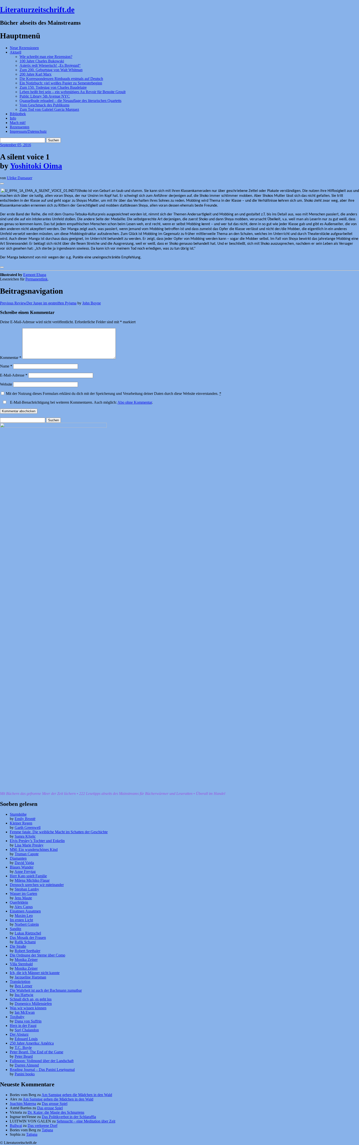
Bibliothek (18, 114)
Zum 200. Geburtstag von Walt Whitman (51, 70)
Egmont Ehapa (34, 275)
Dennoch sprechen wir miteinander (37, 885)
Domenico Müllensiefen (33, 1003)
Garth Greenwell (28, 827)
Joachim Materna (23, 1103)
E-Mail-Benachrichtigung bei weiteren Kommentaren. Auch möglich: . (81, 402)
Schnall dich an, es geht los (31, 999)
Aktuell (15, 52)
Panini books (25, 1074)
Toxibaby (17, 1017)
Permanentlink (36, 279)
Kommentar (10, 358)
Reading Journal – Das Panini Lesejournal (42, 1069)
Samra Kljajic (25, 836)
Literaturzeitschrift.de (37, 9)
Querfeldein (19, 902)
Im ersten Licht (21, 920)
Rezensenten (19, 127)
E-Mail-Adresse (13, 375)
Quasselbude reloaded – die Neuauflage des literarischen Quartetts (70, 101)
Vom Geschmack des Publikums (44, 105)
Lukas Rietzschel (28, 933)
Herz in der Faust (23, 1025)
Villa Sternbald (21, 964)
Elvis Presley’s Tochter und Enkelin (37, 841)
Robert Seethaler (27, 951)
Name (6, 366)
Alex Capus (23, 907)
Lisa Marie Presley (29, 845)
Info (13, 118)
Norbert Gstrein (27, 924)
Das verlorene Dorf (42, 1125)
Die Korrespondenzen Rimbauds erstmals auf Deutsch (61, 79)
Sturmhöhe (18, 814)
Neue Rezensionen (24, 48)
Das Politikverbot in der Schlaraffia (69, 1117)
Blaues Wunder (21, 867)
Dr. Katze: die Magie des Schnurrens (56, 1112)
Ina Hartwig (24, 995)
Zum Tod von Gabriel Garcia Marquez (49, 109)
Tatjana (47, 1130)
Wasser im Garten (23, 893)
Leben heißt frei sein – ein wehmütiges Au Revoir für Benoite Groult (73, 92)
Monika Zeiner (26, 959)
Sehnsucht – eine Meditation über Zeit (86, 1121)
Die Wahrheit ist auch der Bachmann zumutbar (46, 990)
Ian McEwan (25, 1012)
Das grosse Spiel (54, 1103)
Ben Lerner (23, 986)
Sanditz (15, 929)
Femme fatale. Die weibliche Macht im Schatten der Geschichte (59, 832)
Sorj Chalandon (27, 1030)
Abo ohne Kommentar (134, 402)
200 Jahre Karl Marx (36, 74)
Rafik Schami (25, 942)
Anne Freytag (25, 871)
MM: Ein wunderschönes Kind (34, 849)
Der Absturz (19, 1034)
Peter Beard (24, 1056)
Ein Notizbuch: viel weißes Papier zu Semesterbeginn (61, 83)
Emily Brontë (25, 819)
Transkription (20, 981)
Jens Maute (23, 898)
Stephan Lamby (27, 889)
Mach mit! (18, 123)
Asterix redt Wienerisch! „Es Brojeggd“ (50, 65)
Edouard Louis (26, 1039)
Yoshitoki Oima (36, 165)
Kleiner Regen (21, 823)
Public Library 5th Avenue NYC (45, 96)
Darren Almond (27, 1065)
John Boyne (91, 303)
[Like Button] (2, 183)
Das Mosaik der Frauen (28, 937)
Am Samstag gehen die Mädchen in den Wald (77, 1095)
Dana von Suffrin (28, 1021)
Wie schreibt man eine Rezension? (46, 57)
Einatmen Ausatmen (25, 911)
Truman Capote (27, 854)
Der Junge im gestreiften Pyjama (38, 303)
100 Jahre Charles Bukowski (42, 61)
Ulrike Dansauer (19, 178)
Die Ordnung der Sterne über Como (37, 955)
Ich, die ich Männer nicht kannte (35, 973)
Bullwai (16, 1125)
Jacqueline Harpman (30, 977)
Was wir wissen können (28, 1008)
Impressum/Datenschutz (28, 131)
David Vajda (24, 863)
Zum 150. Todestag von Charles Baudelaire (53, 87)
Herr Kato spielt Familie (28, 876)
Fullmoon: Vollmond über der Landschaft (42, 1061)
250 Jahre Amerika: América (32, 1043)
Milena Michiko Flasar (32, 880)
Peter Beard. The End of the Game (36, 1052)
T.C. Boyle (23, 1047)
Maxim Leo (24, 915)
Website (6, 384)
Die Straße (18, 946)
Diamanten (18, 858)
